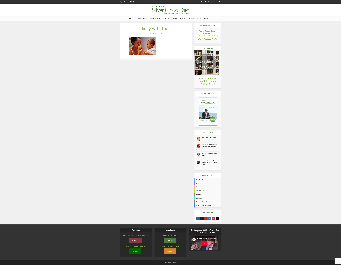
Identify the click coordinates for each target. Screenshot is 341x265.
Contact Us (204, 18)
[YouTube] (213, 218)
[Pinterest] (206, 218)
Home (131, 18)
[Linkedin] (209, 218)
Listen (136, 240)
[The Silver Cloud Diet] (170, 9)
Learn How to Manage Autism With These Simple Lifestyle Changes (209, 146)
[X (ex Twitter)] (202, 218)
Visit (136, 251)
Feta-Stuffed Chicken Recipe (209, 137)
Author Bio (166, 18)
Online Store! (208, 84)
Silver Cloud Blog (179, 18)
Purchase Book (154, 18)
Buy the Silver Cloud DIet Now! (128, 2)
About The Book (141, 18)
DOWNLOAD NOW (207, 38)
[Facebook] (198, 218)
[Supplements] (206, 62)
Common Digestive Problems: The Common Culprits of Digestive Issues (210, 162)
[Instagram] (217, 218)
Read (171, 240)
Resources (192, 18)
